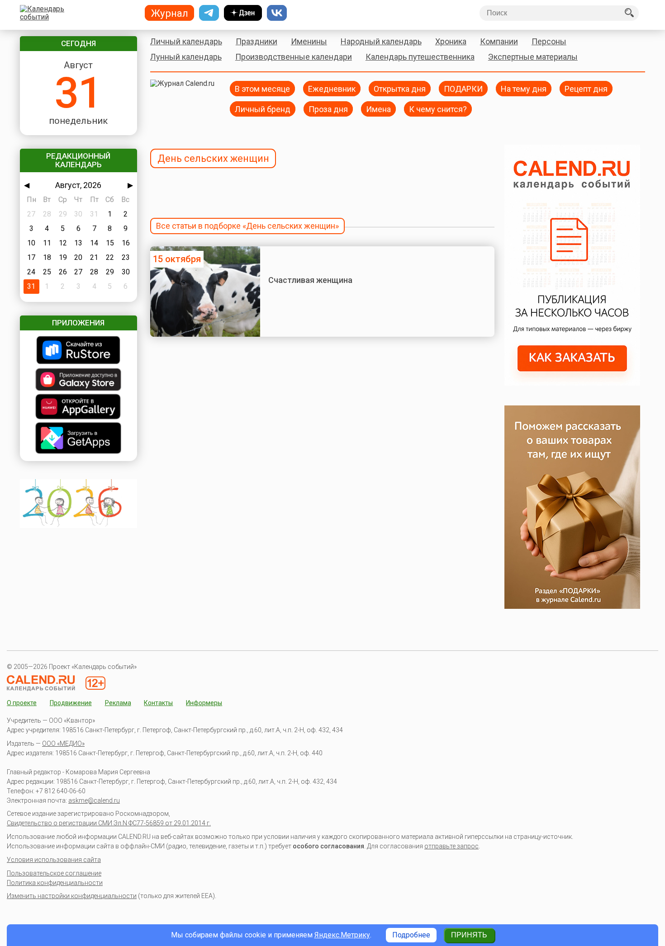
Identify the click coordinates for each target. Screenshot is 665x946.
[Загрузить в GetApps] (78, 439)
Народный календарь (381, 41)
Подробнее (411, 935)
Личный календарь (186, 41)
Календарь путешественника (420, 56)
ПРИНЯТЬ (469, 935)
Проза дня (328, 108)
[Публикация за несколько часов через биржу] (572, 383)
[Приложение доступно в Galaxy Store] (78, 380)
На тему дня (523, 88)
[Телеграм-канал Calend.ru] (209, 13)
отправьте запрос (451, 846)
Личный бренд (262, 108)
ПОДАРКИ (463, 88)
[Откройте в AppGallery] (78, 407)
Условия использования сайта (54, 859)
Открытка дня (400, 88)
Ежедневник (332, 88)
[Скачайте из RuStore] (78, 351)
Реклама (118, 703)
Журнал (169, 13)
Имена (378, 108)
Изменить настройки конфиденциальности (72, 895)
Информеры (204, 703)
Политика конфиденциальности (55, 882)
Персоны (549, 41)
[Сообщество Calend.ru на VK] (277, 13)
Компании (499, 41)
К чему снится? (438, 108)
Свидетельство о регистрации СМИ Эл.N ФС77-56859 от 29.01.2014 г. (109, 823)
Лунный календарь (186, 56)
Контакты (158, 703)
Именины (309, 41)
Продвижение (71, 703)
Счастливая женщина (310, 280)
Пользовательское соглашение (54, 873)
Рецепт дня (586, 88)
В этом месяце (262, 88)
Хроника (450, 41)
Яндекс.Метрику (342, 935)
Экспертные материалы (533, 56)
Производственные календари (293, 56)
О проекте (22, 703)
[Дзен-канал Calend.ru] (243, 13)
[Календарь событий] (76, 13)
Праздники (256, 41)
